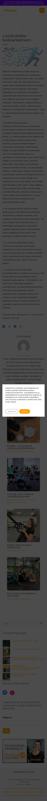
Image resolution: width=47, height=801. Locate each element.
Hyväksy (25, 411)
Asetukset (12, 411)
